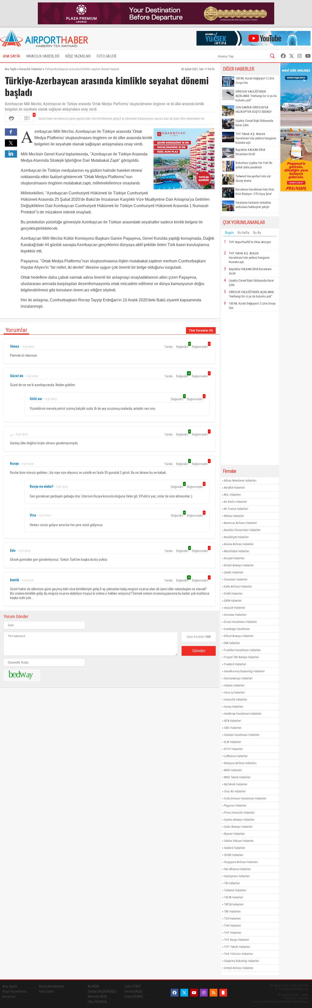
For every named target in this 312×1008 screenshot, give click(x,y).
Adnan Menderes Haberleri (240, 480)
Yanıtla (168, 347)
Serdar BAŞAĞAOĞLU (102, 991)
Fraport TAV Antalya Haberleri (241, 657)
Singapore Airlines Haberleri (241, 862)
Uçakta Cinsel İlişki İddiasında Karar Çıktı (254, 123)
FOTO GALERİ (106, 56)
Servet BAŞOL (133, 991)
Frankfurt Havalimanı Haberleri (242, 650)
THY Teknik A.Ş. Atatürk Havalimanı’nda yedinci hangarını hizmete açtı (255, 138)
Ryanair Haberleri (234, 834)
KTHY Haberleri (233, 749)
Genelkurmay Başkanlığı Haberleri (244, 671)
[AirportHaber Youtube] (308, 56)
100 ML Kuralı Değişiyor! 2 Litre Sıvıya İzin (254, 80)
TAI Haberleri (232, 883)
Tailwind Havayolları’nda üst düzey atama (253, 178)
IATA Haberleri (232, 721)
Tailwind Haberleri (235, 890)
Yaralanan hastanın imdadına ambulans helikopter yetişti (253, 205)
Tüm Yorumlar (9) (201, 330)
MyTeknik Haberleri (235, 784)
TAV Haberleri (232, 911)
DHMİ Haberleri (233, 593)
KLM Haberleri (232, 742)
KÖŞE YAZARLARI (78, 56)
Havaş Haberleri (233, 706)
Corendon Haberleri (235, 579)
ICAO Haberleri (233, 728)
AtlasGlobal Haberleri (236, 551)
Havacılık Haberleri (235, 699)
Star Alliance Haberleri (237, 869)
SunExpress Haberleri (237, 876)
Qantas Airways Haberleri (239, 819)
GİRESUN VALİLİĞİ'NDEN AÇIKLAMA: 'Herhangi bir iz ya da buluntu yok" (256, 96)
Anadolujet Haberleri (236, 537)
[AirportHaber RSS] (213, 993)
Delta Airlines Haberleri (238, 586)
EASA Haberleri (233, 600)
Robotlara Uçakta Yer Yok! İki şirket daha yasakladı (253, 165)
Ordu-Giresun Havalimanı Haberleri (245, 798)
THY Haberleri (232, 932)
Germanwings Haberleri (238, 678)
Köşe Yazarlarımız (14, 991)
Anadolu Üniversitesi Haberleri (242, 530)
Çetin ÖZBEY (132, 986)
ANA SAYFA (11, 56)
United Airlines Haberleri (239, 968)
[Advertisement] (250, 388)
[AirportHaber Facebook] (283, 56)
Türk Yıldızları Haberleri (238, 954)
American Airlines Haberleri (240, 523)
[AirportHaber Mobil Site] (223, 993)
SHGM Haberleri (233, 855)
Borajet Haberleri (234, 558)
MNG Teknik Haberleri (237, 777)
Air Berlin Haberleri (235, 502)
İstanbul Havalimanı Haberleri (242, 735)
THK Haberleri (232, 925)
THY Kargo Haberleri (236, 939)
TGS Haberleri (232, 918)
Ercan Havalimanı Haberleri (240, 622)
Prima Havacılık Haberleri (239, 812)
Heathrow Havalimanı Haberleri (243, 713)
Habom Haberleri (234, 685)
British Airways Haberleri (239, 565)
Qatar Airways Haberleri (238, 826)
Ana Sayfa (9, 986)
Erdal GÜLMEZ (133, 996)
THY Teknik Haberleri (237, 947)
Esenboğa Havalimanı (237, 629)
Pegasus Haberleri (235, 805)
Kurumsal (8, 996)
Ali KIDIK (93, 986)
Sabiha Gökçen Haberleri (239, 841)
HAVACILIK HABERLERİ (42, 56)
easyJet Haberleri (234, 607)
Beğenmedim (200, 347)
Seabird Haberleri (234, 848)
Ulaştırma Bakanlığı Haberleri (241, 961)
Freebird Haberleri (235, 664)
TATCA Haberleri (234, 904)
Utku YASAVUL (97, 1002)
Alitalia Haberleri (234, 516)
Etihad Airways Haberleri (239, 636)
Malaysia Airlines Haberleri (240, 763)
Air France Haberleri (236, 509)
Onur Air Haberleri (235, 791)
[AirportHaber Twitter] (291, 56)
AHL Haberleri (232, 494)
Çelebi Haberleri (233, 572)
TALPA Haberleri (233, 897)
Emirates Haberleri (235, 615)
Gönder (198, 651)
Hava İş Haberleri (234, 692)
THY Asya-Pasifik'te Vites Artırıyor (250, 242)
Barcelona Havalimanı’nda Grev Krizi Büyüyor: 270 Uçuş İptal (254, 192)
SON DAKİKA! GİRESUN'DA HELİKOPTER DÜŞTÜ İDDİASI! (253, 109)
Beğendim (183, 347)
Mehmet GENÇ (97, 996)
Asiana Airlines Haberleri (239, 544)
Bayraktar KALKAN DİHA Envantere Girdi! (250, 152)
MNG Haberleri (233, 770)
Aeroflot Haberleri (234, 487)
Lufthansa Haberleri (236, 756)
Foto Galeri (46, 991)
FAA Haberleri (232, 643)
